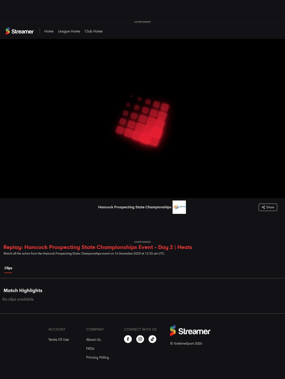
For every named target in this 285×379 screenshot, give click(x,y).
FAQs (90, 348)
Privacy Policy (97, 357)
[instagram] (140, 339)
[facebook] (128, 339)
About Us (93, 339)
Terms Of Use (58, 339)
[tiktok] (152, 339)
